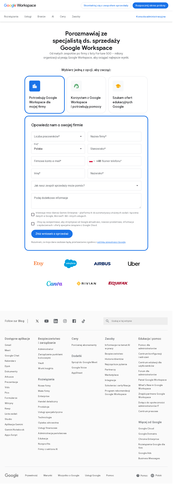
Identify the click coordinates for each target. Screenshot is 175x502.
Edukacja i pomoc (149, 339)
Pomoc (110, 475)
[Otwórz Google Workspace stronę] (20, 5)
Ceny (63, 16)
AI (53, 16)
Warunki (47, 475)
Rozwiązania (11, 16)
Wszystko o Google (68, 475)
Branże (41, 16)
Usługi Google (92, 475)
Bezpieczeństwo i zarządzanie (49, 341)
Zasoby (76, 16)
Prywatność (31, 475)
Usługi (27, 16)
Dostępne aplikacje (17, 339)
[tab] (44, 94)
